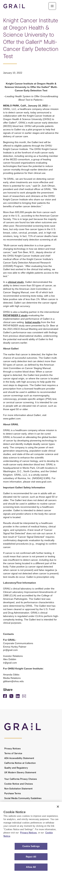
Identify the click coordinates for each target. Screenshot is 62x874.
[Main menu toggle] (52, 6)
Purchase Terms (12, 793)
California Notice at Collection (20, 763)
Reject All (31, 856)
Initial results (32, 322)
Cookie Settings (31, 846)
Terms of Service (13, 753)
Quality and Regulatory (16, 768)
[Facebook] (5, 697)
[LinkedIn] (18, 697)
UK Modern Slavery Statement (20, 772)
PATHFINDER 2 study (15, 315)
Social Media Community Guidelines (23, 798)
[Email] (24, 696)
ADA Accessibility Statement (19, 758)
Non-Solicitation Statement (18, 788)
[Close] (58, 806)
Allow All (31, 867)
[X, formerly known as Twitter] (11, 697)
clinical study (16, 282)
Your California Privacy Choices (20, 779)
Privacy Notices (12, 748)
